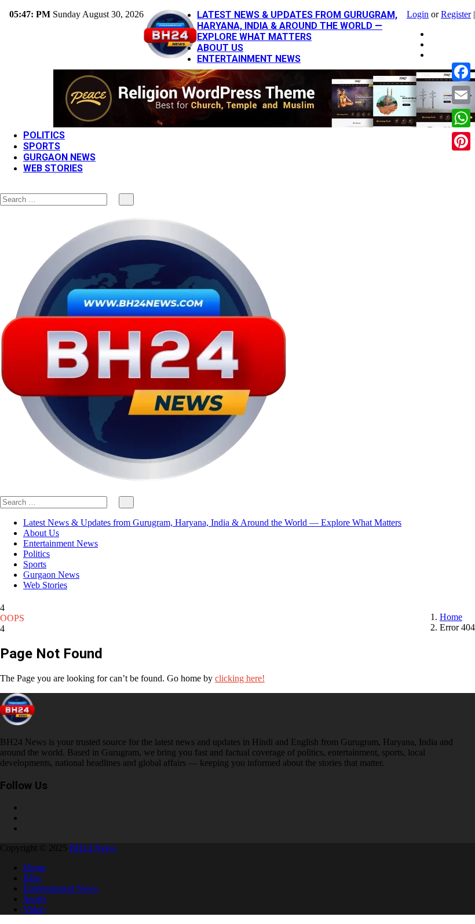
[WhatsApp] (461, 118)
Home (451, 617)
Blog (32, 878)
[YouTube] (433, 55)
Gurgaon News (59, 157)
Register (456, 14)
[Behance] (26, 818)
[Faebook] (26, 807)
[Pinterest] (461, 141)
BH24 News (93, 848)
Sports (41, 146)
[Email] (461, 95)
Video (34, 909)
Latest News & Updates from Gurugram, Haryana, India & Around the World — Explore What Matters (297, 25)
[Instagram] (433, 44)
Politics (44, 135)
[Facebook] (433, 34)
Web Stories (53, 168)
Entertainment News (249, 58)
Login (418, 14)
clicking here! (240, 678)
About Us (220, 47)
